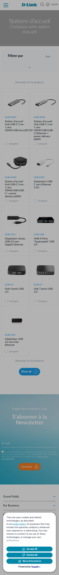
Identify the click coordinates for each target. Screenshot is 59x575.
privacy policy (19, 524)
